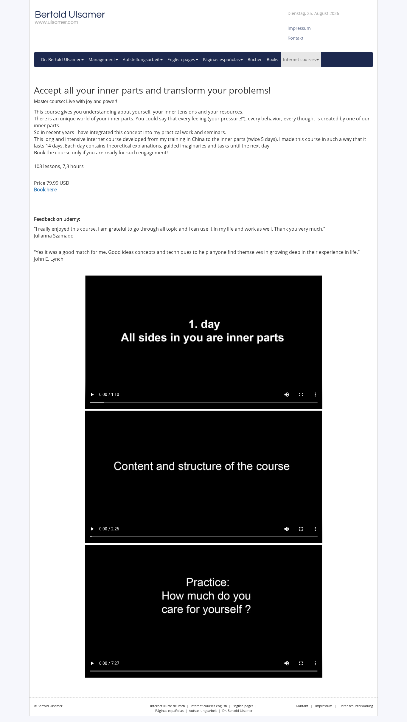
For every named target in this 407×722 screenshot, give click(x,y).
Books (272, 59)
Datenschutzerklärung (356, 706)
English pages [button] (181, 59)
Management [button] (101, 59)
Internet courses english (208, 706)
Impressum (323, 706)
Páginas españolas (169, 710)
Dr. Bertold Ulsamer (237, 710)
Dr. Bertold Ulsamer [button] (61, 59)
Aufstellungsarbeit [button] (141, 59)
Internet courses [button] (299, 59)
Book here (45, 189)
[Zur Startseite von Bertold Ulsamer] (145, 14)
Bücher (255, 59)
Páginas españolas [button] (221, 59)
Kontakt (302, 706)
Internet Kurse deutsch (167, 706)
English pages (242, 706)
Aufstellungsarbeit (203, 710)
